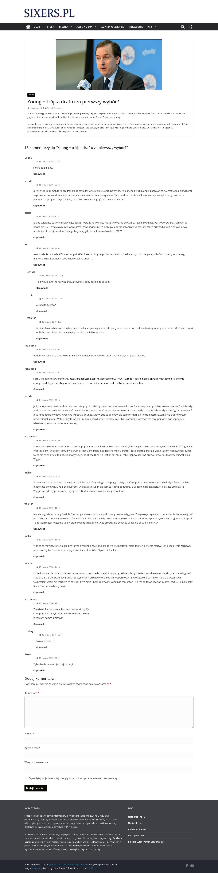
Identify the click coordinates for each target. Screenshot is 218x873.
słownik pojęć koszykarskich (105, 841)
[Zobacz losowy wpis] (190, 26)
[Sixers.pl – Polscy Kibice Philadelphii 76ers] (28, 26)
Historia (49, 26)
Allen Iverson (85, 26)
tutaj (97, 849)
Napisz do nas (135, 823)
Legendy (64, 26)
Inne (149, 26)
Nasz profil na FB (136, 816)
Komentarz (31, 693)
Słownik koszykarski (112, 26)
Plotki (31, 95)
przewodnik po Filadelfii (79, 845)
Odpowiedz (39, 173)
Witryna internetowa (36, 762)
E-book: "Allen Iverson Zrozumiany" (146, 841)
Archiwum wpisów (137, 829)
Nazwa (29, 733)
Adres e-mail (32, 748)
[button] (70, 27)
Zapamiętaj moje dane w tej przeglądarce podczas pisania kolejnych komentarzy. (73, 778)
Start (37, 26)
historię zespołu (51, 841)
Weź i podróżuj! (136, 835)
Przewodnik (136, 26)
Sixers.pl (28, 815)
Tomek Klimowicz (54, 108)
